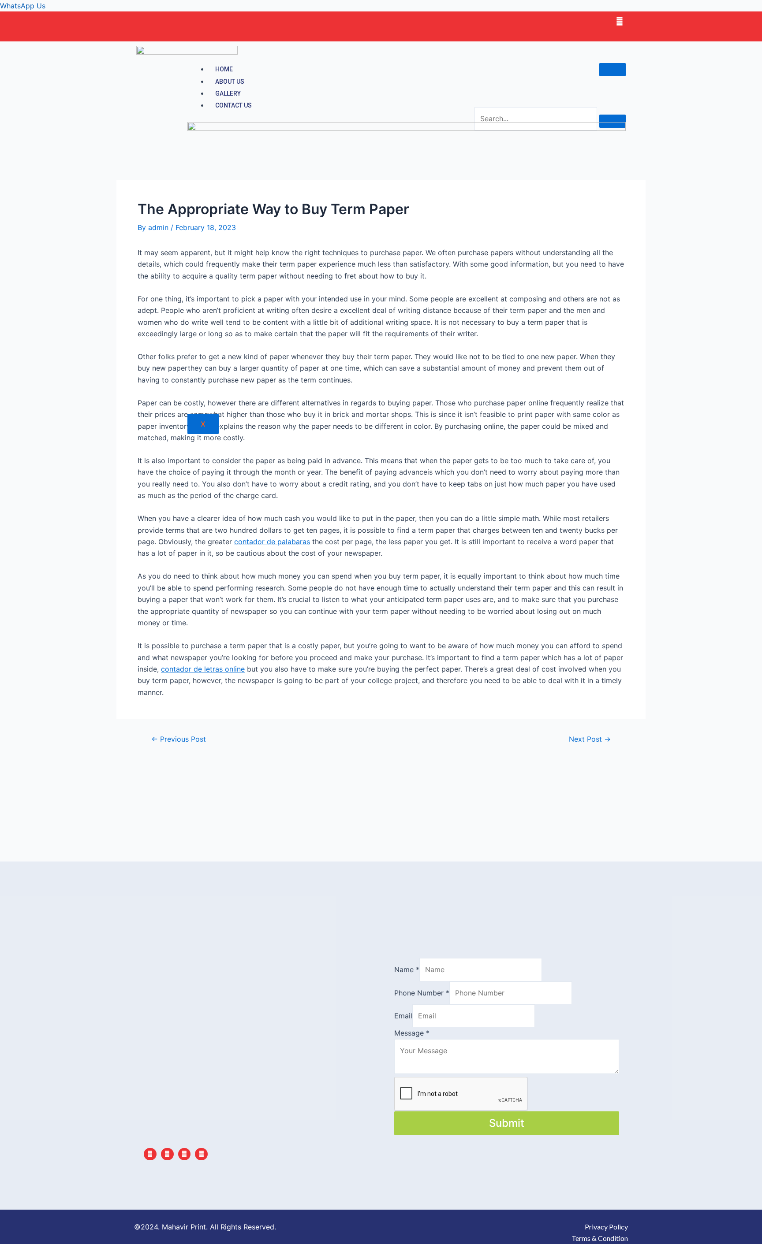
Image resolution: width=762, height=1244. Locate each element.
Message (412, 1033)
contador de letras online (203, 669)
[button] (381, 5)
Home (224, 69)
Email (403, 1015)
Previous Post (178, 739)
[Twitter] (619, 21)
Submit (506, 1123)
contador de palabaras (272, 541)
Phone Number (421, 992)
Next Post (590, 739)
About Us (229, 81)
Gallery (228, 93)
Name (406, 969)
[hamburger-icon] (612, 69)
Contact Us (233, 105)
